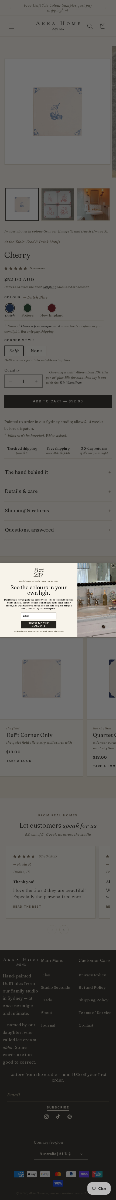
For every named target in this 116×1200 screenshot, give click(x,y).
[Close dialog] (113, 566)
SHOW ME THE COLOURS (38, 624)
